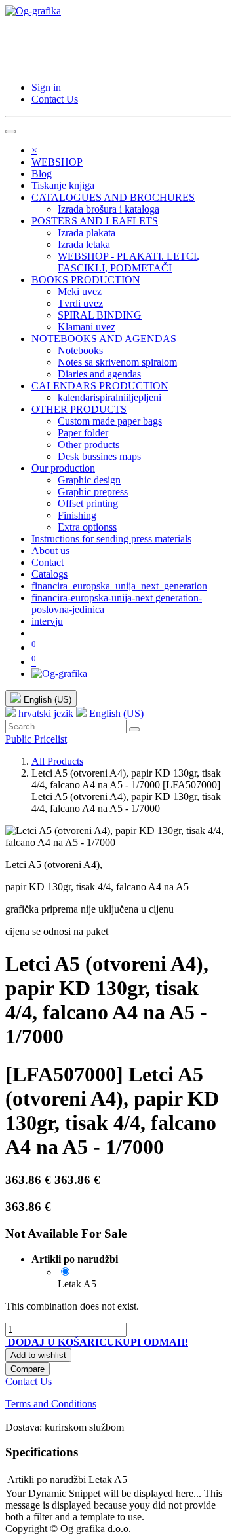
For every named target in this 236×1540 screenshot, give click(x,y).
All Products (57, 761)
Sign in (46, 87)
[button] (60, 1342)
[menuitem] (57, 161)
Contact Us (54, 99)
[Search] (134, 729)
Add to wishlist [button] (38, 1355)
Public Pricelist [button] (36, 738)
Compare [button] (27, 1369)
